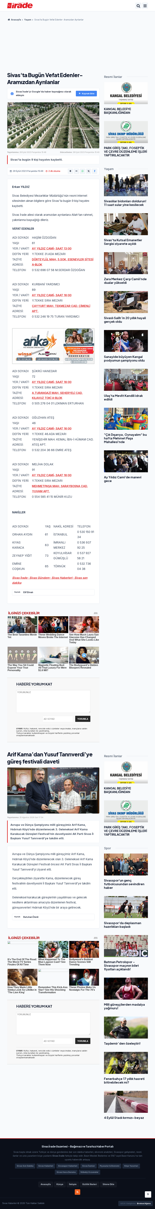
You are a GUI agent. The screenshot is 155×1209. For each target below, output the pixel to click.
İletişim (72, 1184)
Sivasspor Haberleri (67, 1166)
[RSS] (77, 1192)
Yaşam (27, 19)
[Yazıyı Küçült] (76, 171)
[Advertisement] (77, 45)
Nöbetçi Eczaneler (89, 1172)
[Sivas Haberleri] (20, 5)
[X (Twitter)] (88, 171)
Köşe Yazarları (131, 1166)
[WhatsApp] (82, 171)
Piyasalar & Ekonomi (109, 1166)
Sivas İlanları (88, 1166)
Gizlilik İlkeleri (89, 1184)
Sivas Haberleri (45, 1166)
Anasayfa (16, 19)
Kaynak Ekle (88, 93)
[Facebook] (94, 171)
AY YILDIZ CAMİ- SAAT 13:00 (51, 248)
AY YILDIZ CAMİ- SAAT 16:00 (51, 295)
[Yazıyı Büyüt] (70, 171)
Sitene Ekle (108, 1184)
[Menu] (145, 6)
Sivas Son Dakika (25, 1166)
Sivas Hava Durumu (66, 1172)
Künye (59, 1184)
